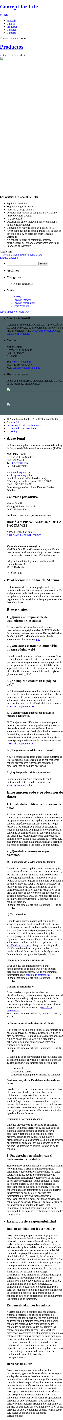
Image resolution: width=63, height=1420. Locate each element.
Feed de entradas (22, 299)
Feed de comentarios (24, 302)
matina (3, 55)
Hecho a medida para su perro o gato (21, 254)
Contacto (11, 32)
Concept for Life (19, 7)
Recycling (12, 431)
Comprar (11, 29)
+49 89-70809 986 (21, 361)
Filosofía (11, 20)
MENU (4, 14)
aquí (38, 639)
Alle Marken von (14, 311)
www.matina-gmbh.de (18, 472)
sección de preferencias (21, 706)
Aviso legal (13, 422)
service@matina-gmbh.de (26, 367)
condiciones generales (18, 333)
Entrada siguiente (11, 257)
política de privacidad (43, 330)
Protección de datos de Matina (23, 425)
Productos (12, 26)
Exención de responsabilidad (22, 428)
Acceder (17, 296)
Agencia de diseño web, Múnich (24, 534)
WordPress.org (21, 305)
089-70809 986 (19, 463)
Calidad (11, 23)
